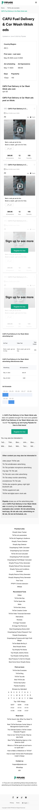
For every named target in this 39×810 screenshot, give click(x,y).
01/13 (19, 708)
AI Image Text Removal (19, 626)
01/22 (26, 705)
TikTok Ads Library (20, 607)
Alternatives (19, 617)
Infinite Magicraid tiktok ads (27, 442)
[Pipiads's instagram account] (25, 797)
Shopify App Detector (19, 544)
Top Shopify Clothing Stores (20, 656)
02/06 (19, 705)
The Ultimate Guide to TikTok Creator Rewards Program (19, 731)
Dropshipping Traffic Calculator (19, 547)
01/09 (12, 711)
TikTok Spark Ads (19, 601)
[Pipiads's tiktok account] (21, 797)
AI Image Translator (19, 623)
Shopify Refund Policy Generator (19, 566)
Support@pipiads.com (19, 764)
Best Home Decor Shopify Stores (19, 662)
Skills (19, 604)
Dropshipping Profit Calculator (19, 557)
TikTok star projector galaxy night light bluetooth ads (16, 485)
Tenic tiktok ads (27, 446)
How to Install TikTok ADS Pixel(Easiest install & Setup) (19, 755)
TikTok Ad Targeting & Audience (19, 538)
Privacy (12, 802)
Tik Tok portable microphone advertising (16, 467)
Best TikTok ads (19, 680)
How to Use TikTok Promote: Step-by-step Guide (19, 736)
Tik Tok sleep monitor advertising (14, 477)
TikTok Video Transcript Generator (20, 614)
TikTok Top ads (19, 676)
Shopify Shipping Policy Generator (19, 577)
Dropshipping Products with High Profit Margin (19, 639)
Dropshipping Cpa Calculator (19, 551)
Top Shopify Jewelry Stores (19, 653)
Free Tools (19, 580)
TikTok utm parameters (19, 535)
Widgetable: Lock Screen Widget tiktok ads (4, 446)
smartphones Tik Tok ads (11, 481)
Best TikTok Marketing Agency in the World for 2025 (19, 741)
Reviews (19, 620)
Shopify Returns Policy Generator (19, 574)
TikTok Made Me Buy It (19, 643)
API (19, 770)
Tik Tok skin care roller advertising (14, 474)
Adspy (20, 595)
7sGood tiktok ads (4, 442)
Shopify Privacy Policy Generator (19, 563)
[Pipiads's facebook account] (13, 797)
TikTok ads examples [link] (13, 8)
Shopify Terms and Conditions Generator (19, 570)
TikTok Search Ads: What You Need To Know (19, 720)
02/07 (12, 705)
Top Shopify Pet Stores (19, 650)
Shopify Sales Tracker (19, 532)
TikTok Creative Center (19, 610)
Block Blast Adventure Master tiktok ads (19, 442)
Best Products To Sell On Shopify (19, 659)
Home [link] (3, 8)
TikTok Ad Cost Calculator (19, 554)
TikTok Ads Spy (19, 598)
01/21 (12, 708)
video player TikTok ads (11, 460)
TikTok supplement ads (10, 490)
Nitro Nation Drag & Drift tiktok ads (34, 446)
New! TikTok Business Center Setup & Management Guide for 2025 (19, 725)
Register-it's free (19, 250)
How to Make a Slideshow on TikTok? (19, 751)
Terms (18, 802)
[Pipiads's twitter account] (17, 797)
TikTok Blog (19, 673)
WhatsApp (19, 767)
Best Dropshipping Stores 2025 (19, 629)
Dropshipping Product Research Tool (19, 632)
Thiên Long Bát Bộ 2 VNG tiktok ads (12, 442)
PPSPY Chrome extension (19, 584)
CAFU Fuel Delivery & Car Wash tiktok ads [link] (14, 11)
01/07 (26, 711)
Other (30, 698)
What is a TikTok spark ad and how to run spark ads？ (20, 746)
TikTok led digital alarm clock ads (14, 493)
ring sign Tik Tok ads (9, 471)
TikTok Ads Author (19, 683)
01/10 (26, 708)
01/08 (19, 711)
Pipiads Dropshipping (19, 635)
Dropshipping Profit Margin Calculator (19, 560)
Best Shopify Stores (19, 646)
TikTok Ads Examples (20, 670)
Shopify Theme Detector (19, 541)
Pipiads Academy (19, 686)
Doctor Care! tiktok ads (12, 446)
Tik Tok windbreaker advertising (13, 464)
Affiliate (19, 587)
